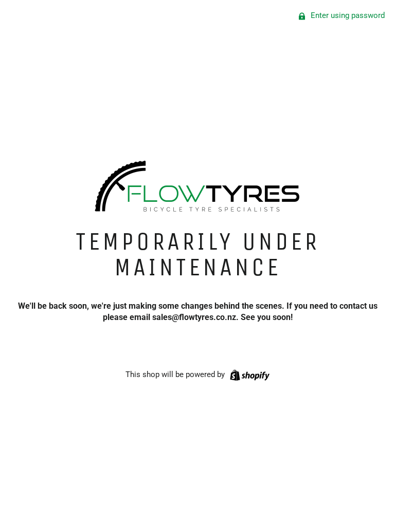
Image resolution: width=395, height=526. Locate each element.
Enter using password (347, 15)
